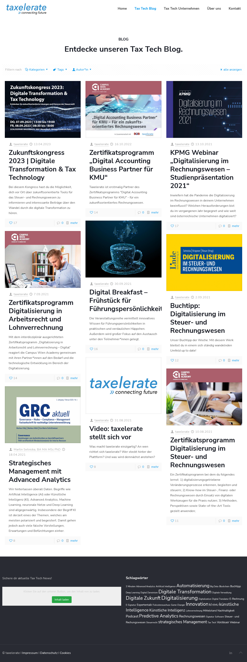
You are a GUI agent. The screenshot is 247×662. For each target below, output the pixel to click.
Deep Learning (133, 592)
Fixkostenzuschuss (161, 605)
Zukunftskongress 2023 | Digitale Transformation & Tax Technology (42, 165)
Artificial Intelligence (166, 586)
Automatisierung (192, 586)
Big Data (214, 586)
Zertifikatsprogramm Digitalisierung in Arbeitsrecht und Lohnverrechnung (41, 315)
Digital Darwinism (149, 592)
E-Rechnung (236, 599)
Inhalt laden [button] (62, 599)
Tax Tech (212, 622)
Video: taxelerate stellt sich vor (116, 433)
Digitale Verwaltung (221, 592)
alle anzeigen (232, 69)
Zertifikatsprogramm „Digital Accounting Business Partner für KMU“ (121, 165)
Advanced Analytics (145, 586)
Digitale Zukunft (143, 598)
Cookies (65, 653)
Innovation (197, 604)
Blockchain (224, 586)
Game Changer (178, 605)
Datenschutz (49, 653)
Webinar (235, 622)
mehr (74, 223)
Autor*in (82, 69)
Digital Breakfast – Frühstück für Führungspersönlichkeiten (129, 300)
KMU (215, 605)
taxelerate (21, 144)
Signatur (210, 616)
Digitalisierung (179, 598)
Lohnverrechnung (194, 610)
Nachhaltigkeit (225, 610)
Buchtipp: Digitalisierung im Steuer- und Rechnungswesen (198, 318)
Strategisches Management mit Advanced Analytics (40, 471)
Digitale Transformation (184, 591)
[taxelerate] (26, 8)
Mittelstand (210, 610)
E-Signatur (131, 605)
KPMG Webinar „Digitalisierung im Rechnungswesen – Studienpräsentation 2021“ (201, 169)
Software (219, 616)
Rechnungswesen (192, 616)
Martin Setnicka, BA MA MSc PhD (37, 449)
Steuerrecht (151, 622)
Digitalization (205, 599)
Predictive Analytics (158, 616)
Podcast (132, 616)
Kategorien (37, 69)
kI (210, 604)
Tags (60, 69)
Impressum (30, 653)
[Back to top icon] (241, 653)
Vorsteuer (223, 622)
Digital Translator (220, 599)
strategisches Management (182, 622)
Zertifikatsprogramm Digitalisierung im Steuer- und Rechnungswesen (202, 453)
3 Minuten (130, 586)
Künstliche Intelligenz (167, 610)
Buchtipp (235, 586)
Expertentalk (144, 605)
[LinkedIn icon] (231, 653)
